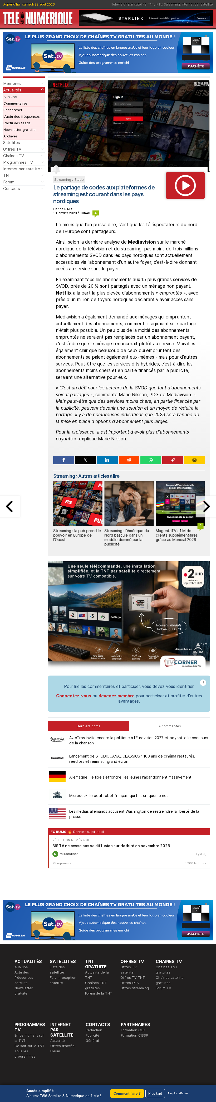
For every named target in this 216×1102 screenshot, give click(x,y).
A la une (10, 97)
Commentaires (15, 103)
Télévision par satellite (128, 4)
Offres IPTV (130, 983)
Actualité (57, 1040)
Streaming (172, 4)
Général (92, 1040)
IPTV (159, 4)
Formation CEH (133, 1030)
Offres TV (12, 149)
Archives (10, 136)
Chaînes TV (13, 155)
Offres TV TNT (132, 977)
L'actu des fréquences (21, 116)
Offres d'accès (62, 1046)
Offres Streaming (134, 988)
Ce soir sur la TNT (29, 1046)
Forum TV (163, 988)
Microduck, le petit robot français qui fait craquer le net (118, 795)
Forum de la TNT (98, 993)
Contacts (11, 188)
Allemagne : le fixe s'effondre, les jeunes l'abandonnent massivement (130, 777)
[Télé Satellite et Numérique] (37, 18)
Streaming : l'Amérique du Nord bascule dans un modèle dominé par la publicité (127, 537)
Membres (12, 83)
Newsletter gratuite (19, 129)
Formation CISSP (134, 1035)
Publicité (92, 1035)
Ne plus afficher (178, 1093)
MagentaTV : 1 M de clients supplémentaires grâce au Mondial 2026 (177, 535)
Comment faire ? (127, 1093)
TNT (151, 4)
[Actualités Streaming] (185, 197)
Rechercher (12, 110)
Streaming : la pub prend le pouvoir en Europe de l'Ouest (77, 535)
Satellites (11, 142)
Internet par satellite (197, 4)
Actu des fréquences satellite (23, 977)
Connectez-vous (73, 695)
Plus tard (155, 1093)
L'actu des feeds (17, 123)
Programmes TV (18, 162)
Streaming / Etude (69, 179)
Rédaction (94, 1030)
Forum (8, 181)
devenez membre (117, 695)
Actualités (12, 89)
